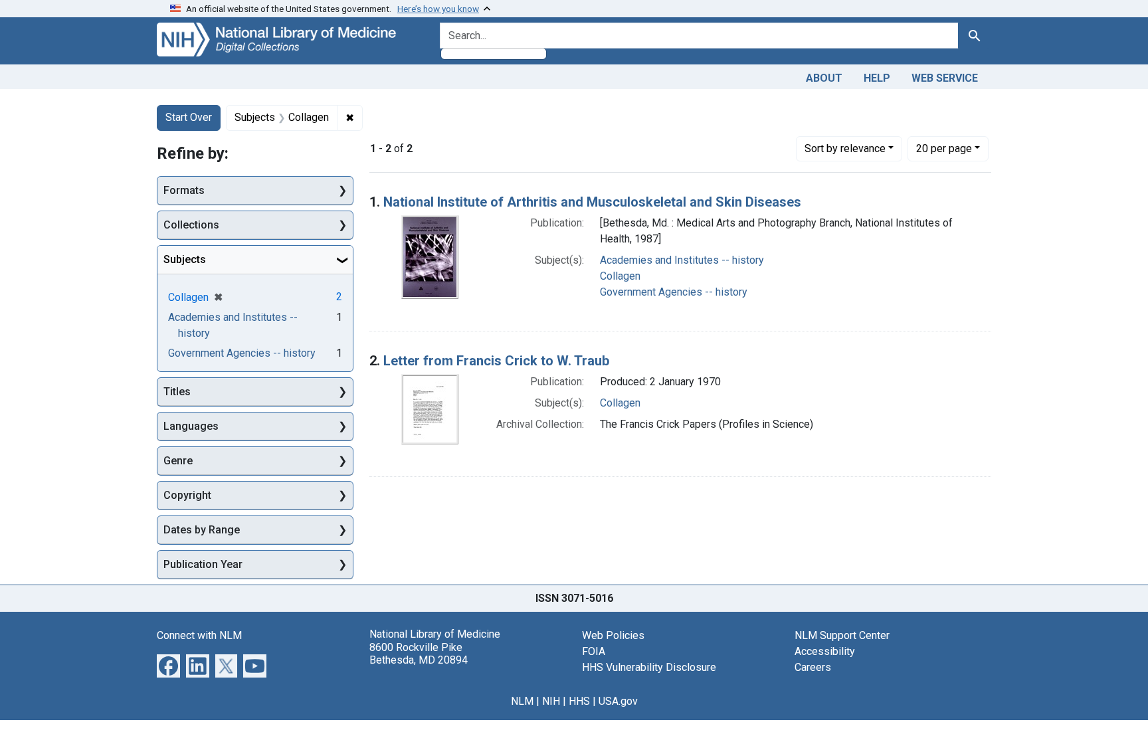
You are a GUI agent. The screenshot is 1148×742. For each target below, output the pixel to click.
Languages (191, 426)
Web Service (944, 78)
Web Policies (613, 635)
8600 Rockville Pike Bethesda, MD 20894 (418, 653)
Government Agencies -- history (673, 292)
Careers (813, 667)
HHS (579, 701)
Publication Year (202, 564)
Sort (845, 148)
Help (877, 78)
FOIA (593, 651)
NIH (551, 701)
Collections (191, 225)
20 (944, 148)
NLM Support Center (842, 635)
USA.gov (618, 701)
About (824, 78)
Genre (178, 460)
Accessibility (825, 651)
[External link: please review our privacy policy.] (168, 665)
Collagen (620, 276)
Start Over (188, 117)
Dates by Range (201, 529)
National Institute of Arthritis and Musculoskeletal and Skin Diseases (592, 202)
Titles (177, 391)
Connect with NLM (199, 635)
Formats (184, 190)
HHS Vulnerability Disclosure (649, 667)
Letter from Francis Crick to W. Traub (496, 361)
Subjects (184, 259)
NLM (522, 701)
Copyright (187, 495)
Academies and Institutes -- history (682, 260)
